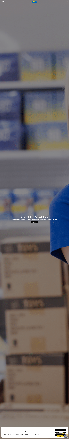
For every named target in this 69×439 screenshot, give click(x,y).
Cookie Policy (7, 433)
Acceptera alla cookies (61, 430)
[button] (68, 1)
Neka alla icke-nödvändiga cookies (60, 432)
